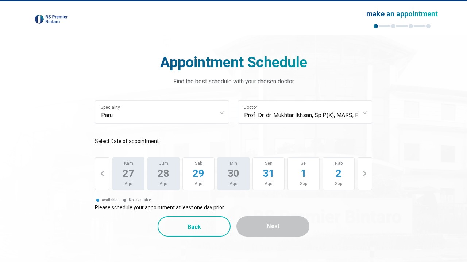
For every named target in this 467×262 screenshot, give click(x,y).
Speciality (110, 107)
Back (194, 226)
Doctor (250, 107)
